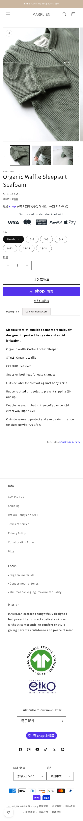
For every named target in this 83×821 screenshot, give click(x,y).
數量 (5, 257)
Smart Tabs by (67, 441)
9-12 (10, 248)
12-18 (26, 248)
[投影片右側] (78, 156)
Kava (77, 441)
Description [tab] (12, 311)
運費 (16, 199)
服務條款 (30, 812)
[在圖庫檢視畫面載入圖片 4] (63, 155)
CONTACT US (16, 496)
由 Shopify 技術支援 (38, 806)
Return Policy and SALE (23, 515)
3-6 (46, 239)
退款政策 (57, 806)
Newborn (13, 239)
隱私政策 (70, 806)
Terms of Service (18, 524)
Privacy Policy (17, 533)
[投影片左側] (4, 156)
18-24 (44, 248)
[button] (8, 14)
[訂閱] (61, 721)
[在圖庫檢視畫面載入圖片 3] (41, 155)
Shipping (14, 506)
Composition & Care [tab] (37, 311)
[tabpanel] (41, 377)
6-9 (61, 239)
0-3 (32, 239)
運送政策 (43, 812)
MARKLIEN (21, 806)
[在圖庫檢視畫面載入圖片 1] (20, 155)
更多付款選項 (41, 300)
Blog (11, 551)
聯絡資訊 (56, 812)
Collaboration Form (21, 542)
